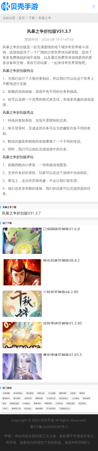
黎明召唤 (62, 393)
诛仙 (4, 403)
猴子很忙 (17, 398)
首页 (22, 18)
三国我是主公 (64, 408)
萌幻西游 (29, 393)
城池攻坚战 (14, 403)
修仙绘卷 (86, 398)
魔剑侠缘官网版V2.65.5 (62, 354)
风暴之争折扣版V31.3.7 (21, 213)
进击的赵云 (63, 398)
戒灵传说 (82, 403)
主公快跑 (51, 393)
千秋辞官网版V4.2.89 (60, 291)
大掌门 (5, 408)
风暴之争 (44, 18)
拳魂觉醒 (39, 408)
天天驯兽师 (50, 408)
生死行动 (28, 398)
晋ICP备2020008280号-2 (49, 426)
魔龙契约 (6, 398)
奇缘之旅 (40, 393)
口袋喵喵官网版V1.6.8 (61, 228)
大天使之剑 (50, 398)
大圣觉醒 (6, 393)
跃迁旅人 (28, 408)
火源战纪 (26, 403)
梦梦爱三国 (16, 408)
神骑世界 (48, 403)
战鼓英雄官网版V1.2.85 (62, 323)
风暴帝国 (37, 403)
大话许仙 (59, 403)
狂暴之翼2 (71, 403)
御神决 (82, 393)
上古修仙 (75, 398)
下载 (31, 18)
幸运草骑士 (18, 393)
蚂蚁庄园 (39, 398)
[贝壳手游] (19, 6)
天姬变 (73, 393)
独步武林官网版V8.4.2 (61, 260)
